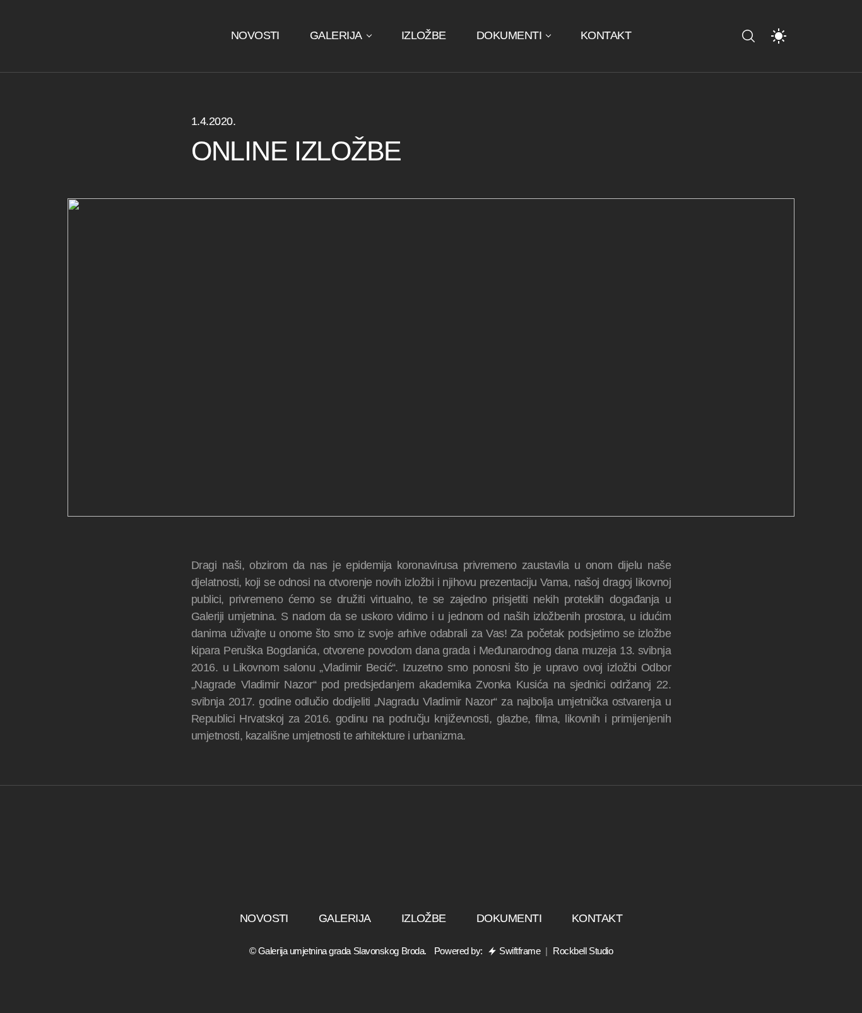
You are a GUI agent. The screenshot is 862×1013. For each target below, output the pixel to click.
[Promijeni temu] (778, 36)
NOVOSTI (255, 35)
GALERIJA (336, 35)
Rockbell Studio (583, 950)
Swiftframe (520, 950)
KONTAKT (606, 35)
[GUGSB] (113, 36)
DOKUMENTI (508, 35)
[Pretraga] (748, 36)
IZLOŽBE (423, 35)
